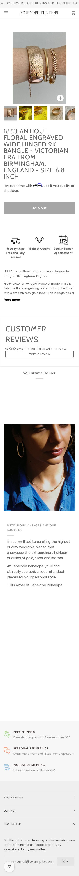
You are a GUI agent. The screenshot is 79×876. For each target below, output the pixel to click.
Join (65, 861)
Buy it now (39, 226)
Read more (12, 300)
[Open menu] (10, 13)
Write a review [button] (39, 354)
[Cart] (68, 13)
